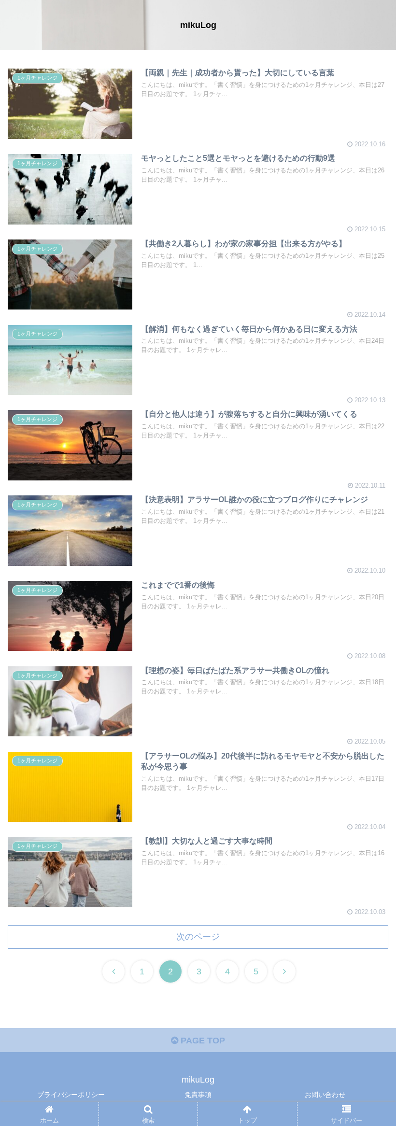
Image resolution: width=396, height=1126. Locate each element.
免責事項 (198, 1094)
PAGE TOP (201, 1040)
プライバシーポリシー (71, 1094)
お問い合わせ (325, 1094)
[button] (366, 899)
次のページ (198, 937)
